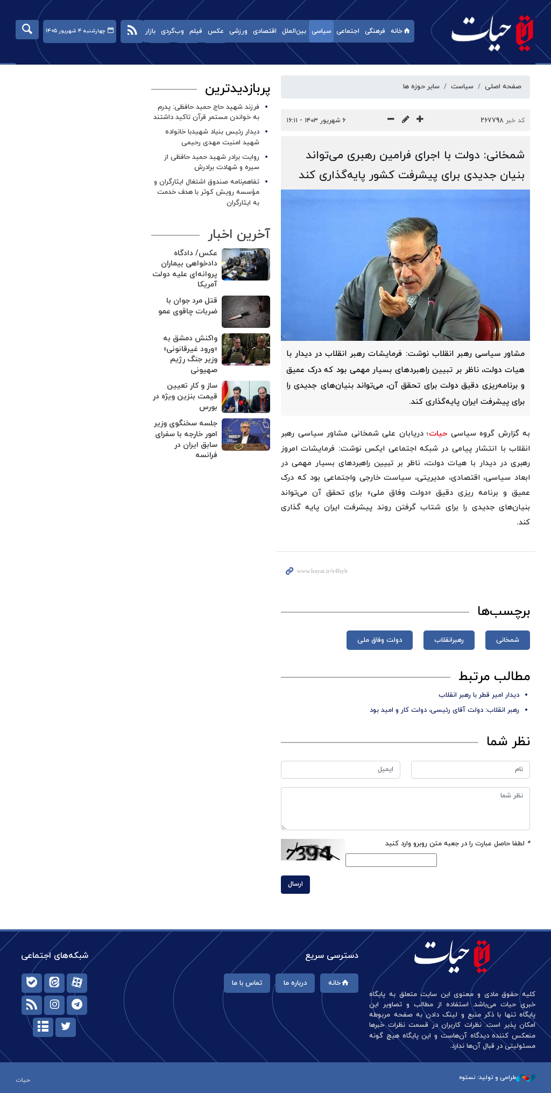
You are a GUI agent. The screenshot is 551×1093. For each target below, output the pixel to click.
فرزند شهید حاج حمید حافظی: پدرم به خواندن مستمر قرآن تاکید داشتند (206, 112)
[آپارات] (77, 983)
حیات (487, 32)
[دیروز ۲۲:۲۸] (246, 349)
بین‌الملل (294, 31)
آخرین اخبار (239, 235)
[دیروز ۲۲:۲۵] (246, 434)
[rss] (32, 1005)
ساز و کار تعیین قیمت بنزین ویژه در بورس (185, 396)
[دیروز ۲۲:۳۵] (246, 264)
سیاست (462, 87)
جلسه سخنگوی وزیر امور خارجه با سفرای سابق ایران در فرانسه (185, 439)
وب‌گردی (172, 31)
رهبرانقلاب (449, 640)
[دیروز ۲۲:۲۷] (246, 397)
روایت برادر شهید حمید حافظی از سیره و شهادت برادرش (211, 162)
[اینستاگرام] (54, 1005)
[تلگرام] (77, 1005)
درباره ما (295, 983)
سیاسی (321, 31)
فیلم (195, 31)
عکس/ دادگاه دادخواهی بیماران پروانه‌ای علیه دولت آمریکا (184, 269)
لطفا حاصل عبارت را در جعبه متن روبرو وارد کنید (457, 844)
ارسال (295, 884)
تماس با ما (247, 983)
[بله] (32, 983)
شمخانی (507, 640)
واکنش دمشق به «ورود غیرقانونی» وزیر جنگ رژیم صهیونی (190, 354)
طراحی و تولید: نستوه (487, 1077)
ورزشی (238, 31)
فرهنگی (375, 31)
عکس (216, 31)
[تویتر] (65, 1027)
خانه (396, 31)
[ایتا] (54, 983)
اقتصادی (265, 31)
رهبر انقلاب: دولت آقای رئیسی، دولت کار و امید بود (444, 710)
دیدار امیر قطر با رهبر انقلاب (479, 695)
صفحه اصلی (503, 87)
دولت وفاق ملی (379, 640)
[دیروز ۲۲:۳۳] (246, 312)
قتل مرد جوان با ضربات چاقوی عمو (187, 306)
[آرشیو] (43, 1027)
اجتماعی (347, 31)
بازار (150, 31)
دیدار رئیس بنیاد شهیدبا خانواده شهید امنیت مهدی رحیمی (212, 137)
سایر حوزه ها (421, 87)
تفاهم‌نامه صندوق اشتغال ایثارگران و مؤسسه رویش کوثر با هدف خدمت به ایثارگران (206, 192)
